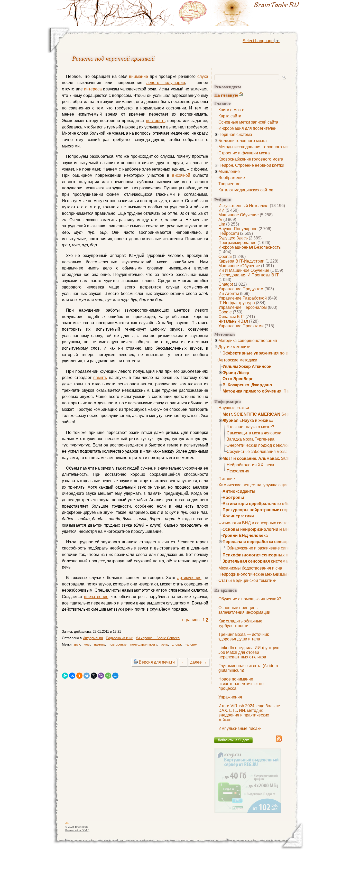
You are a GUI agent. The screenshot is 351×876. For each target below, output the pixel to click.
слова (176, 644)
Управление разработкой (242, 298)
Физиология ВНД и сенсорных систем (254, 523)
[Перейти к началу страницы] (67, 823)
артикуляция (189, 577)
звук (76, 644)
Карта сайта (229, 116)
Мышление (229, 171)
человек (191, 644)
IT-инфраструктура (236, 303)
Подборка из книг (119, 638)
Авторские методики (237, 360)
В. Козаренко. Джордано (247, 385)
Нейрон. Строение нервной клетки (251, 165)
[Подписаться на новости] (278, 741)
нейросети (228, 233)
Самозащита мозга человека (254, 433)
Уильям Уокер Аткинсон (247, 366)
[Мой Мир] (115, 676)
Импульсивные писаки (240, 728)
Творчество (229, 184)
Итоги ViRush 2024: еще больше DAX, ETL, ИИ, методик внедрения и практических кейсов (249, 713)
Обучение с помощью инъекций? (249, 599)
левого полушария (165, 82)
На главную (226, 95)
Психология (238, 471)
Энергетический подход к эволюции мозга (267, 445)
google (225, 312)
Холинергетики (238, 516)
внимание (138, 76)
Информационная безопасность (249, 247)
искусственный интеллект (243, 205)
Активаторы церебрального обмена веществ (269, 503)
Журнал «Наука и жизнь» (248, 420)
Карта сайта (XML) (77, 830)
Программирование (237, 242)
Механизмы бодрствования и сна (250, 568)
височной (181, 175)
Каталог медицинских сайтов (245, 190)
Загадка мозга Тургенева (250, 439)
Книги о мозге (231, 110)
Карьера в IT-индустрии (241, 261)
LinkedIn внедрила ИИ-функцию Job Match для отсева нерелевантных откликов (248, 652)
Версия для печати (157, 662)
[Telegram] (87, 676)
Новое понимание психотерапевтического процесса (241, 684)
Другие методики (234, 346)
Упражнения (230, 697)
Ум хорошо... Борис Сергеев (158, 638)
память (100, 377)
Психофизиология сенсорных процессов (265, 555)
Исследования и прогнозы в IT (248, 275)
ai (220, 219)
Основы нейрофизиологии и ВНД (257, 529)
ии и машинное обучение (243, 270)
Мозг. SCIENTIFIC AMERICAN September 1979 (268, 414)
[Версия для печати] (136, 662)
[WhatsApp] (108, 676)
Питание (226, 479)
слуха (202, 76)
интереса (93, 89)
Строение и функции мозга (244, 153)
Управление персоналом (242, 307)
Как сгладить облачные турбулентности (240, 623)
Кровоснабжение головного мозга (250, 159)
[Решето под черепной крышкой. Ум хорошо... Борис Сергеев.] (240, 13)
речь (164, 644)
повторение (117, 644)
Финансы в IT (231, 316)
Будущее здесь (233, 238)
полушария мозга (143, 644)
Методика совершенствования (247, 340)
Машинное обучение (238, 215)
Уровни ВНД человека (245, 535)
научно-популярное (237, 229)
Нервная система (235, 134)
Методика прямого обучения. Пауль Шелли (267, 391)
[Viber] (101, 676)
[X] (94, 676)
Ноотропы (233, 497)
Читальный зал (233, 321)
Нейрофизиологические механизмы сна (256, 574)
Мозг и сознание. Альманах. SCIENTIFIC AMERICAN (275, 458)
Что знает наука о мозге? (250, 427)
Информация (93, 638)
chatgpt (225, 284)
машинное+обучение (239, 266)
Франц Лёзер (236, 372)
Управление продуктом (240, 289)
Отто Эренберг (238, 379)
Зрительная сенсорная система (255, 561)
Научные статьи (233, 408)
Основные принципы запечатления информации (244, 609)
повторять (155, 120)
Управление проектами (241, 326)
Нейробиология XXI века (250, 465)
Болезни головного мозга (242, 140)
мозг (87, 644)
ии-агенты (228, 293)
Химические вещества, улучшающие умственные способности (278, 485)
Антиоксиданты (239, 491)
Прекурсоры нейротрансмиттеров (258, 510)
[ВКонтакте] (72, 676)
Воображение (231, 177)
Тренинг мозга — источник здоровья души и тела (243, 636)
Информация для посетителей (247, 128)
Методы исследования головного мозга (256, 147)
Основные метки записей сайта (248, 122)
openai (225, 256)
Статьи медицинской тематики (247, 580)
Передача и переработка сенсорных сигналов (270, 541)
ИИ (221, 210)
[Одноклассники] (79, 676)
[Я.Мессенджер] (65, 676)
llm (221, 224)
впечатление (96, 596)
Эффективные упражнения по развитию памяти (272, 353)
